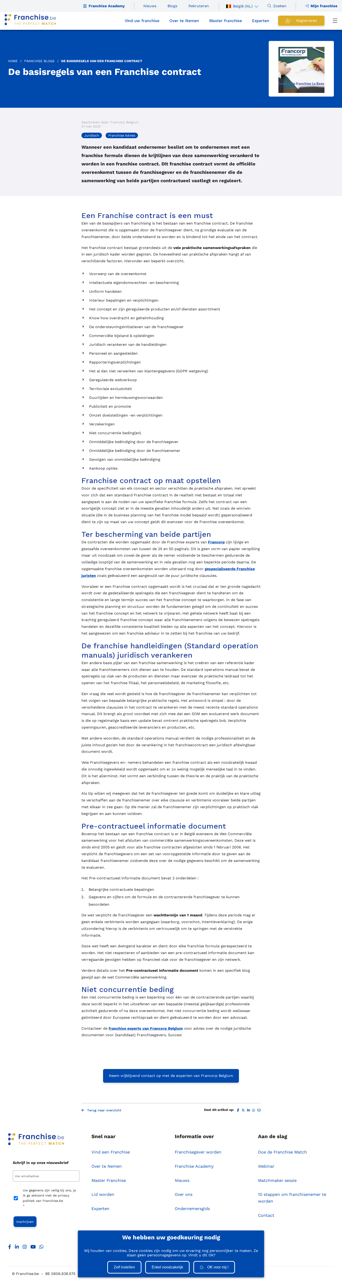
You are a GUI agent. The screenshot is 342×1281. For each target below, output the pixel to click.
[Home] (30, 21)
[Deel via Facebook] (238, 1110)
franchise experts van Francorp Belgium (146, 1028)
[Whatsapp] (41, 1247)
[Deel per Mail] (259, 1110)
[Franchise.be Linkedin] (17, 1247)
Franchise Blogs (39, 61)
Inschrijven (25, 1222)
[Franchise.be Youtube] (33, 1247)
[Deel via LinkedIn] (248, 1110)
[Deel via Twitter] (243, 1110)
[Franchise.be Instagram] (25, 1247)
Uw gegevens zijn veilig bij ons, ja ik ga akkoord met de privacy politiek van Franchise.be (49, 1198)
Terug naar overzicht (104, 1110)
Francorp (216, 542)
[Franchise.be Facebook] (9, 1247)
